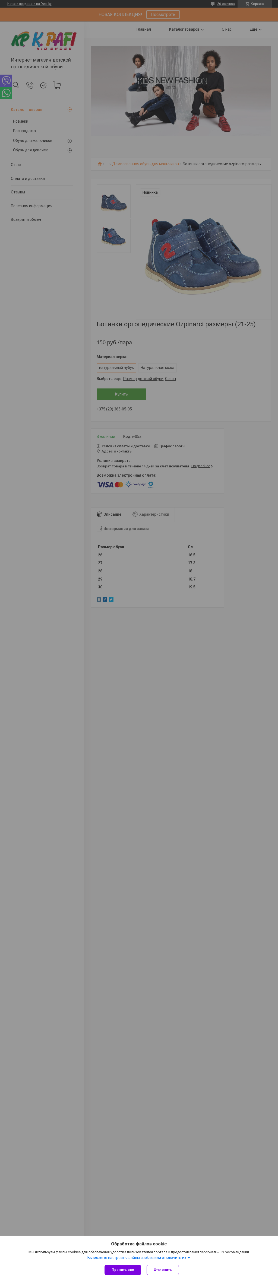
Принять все (123, 1270)
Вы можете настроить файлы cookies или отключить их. (137, 1257)
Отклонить (163, 1270)
